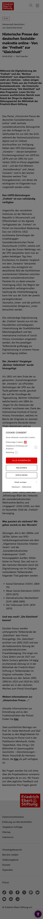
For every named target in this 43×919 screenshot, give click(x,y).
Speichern (21, 475)
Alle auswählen (21, 460)
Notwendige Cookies (14, 442)
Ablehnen (21, 468)
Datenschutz (26, 487)
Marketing (10, 452)
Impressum (16, 487)
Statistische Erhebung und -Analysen (17, 447)
